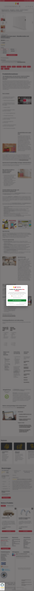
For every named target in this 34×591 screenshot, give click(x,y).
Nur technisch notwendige (22, 302)
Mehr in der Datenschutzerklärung (20, 304)
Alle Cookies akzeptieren (17, 300)
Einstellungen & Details (11, 302)
